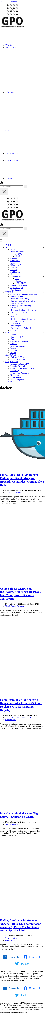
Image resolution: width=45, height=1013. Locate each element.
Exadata (13, 270)
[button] (15, 47)
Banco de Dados (18, 717)
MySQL (19, 254)
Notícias (13, 350)
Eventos (13, 267)
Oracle (18, 256)
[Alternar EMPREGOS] (43, 355)
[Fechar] (4, 191)
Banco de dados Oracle (19, 296)
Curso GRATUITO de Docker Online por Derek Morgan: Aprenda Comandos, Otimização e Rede (22, 480)
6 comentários (10, 720)
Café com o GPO (17, 337)
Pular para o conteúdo (8, 1)
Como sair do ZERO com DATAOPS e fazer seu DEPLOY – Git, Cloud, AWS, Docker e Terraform (22, 593)
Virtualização (15, 290)
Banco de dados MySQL (20, 299)
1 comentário (10, 940)
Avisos (13, 335)
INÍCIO (9, 45)
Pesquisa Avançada (18, 366)
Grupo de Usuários (18, 346)
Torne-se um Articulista (19, 373)
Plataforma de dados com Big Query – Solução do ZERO (19, 815)
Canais (13, 339)
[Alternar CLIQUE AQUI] (43, 362)
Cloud (12, 263)
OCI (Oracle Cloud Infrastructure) (23, 294)
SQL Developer (16, 288)
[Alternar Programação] (43, 276)
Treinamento (16, 492)
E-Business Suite (17, 265)
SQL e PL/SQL (22, 283)
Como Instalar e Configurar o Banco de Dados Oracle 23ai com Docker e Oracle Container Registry (21, 705)
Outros (13, 274)
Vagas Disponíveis (17, 359)
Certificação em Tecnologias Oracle (21, 306)
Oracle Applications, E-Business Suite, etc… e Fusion (23, 320)
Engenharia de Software (20, 312)
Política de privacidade (19, 380)
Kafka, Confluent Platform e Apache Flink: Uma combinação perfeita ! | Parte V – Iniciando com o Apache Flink (20, 925)
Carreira (13, 258)
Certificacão (15, 261)
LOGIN (9, 178)
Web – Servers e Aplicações (21, 328)
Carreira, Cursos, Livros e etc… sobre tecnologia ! (23, 302)
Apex (12, 249)
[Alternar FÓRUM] (43, 292)
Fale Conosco (15, 377)
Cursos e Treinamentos (19, 341)
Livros (13, 348)
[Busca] (1, 184)
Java (17, 279)
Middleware (15, 272)
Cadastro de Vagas (17, 357)
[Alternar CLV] (43, 333)
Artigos (8, 717)
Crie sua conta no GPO (19, 364)
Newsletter (14, 375)
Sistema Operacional (18, 285)
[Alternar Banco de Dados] (43, 252)
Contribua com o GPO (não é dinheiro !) (22, 369)
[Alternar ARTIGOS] (43, 247)
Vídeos (13, 353)
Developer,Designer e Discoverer (23, 310)
